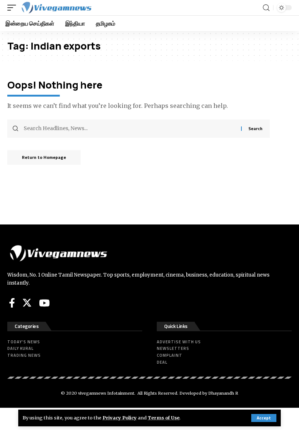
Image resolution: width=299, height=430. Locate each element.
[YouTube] (44, 303)
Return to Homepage (44, 157)
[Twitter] (27, 303)
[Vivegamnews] (56, 7)
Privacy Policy (119, 418)
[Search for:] (129, 129)
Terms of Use (163, 418)
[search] (266, 7)
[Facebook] (12, 303)
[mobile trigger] (13, 7)
